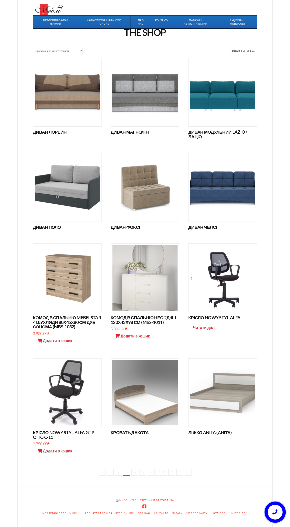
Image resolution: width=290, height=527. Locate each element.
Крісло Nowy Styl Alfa (214, 317)
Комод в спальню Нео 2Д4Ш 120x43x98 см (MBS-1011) (143, 320)
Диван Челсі (202, 227)
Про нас (144, 513)
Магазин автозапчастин (191, 513)
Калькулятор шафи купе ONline (109, 513)
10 (163, 472)
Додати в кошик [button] (69, 304)
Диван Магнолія (130, 131)
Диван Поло (47, 227)
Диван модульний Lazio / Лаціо (217, 134)
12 (180, 472)
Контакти (161, 513)
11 (171, 472)
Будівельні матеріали (230, 513)
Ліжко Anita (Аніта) (210, 432)
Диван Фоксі (125, 227)
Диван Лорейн (49, 131)
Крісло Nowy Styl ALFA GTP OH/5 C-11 (63, 435)
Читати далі (67, 119)
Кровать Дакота (130, 432)
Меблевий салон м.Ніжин (62, 513)
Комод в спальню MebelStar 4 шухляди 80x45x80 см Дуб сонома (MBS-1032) (67, 322)
